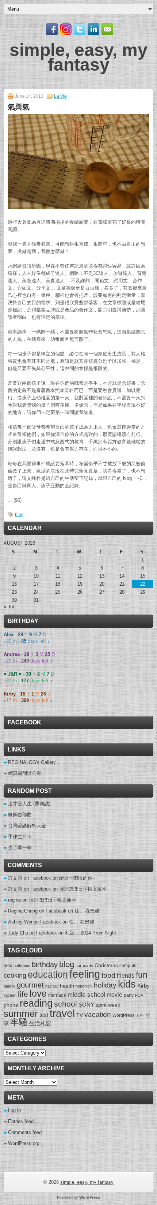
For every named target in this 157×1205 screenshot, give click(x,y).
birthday (45, 964)
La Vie (60, 96)
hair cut (51, 986)
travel (62, 1013)
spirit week (108, 1005)
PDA (139, 995)
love (38, 994)
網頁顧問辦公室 (24, 773)
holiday (105, 985)
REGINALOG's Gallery (32, 762)
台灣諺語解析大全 (27, 825)
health (67, 986)
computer (128, 965)
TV (79, 1015)
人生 (140, 1015)
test (43, 1015)
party (129, 995)
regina (14, 900)
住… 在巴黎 (87, 911)
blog (19, 514)
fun (142, 975)
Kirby (143, 985)
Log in (14, 1110)
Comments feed (25, 1132)
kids (127, 984)
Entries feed (21, 1121)
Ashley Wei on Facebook (34, 922)
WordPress (123, 1015)
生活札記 (40, 1023)
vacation (97, 1014)
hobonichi (84, 986)
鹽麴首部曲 (20, 814)
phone (11, 1005)
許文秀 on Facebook (29, 878)
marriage (57, 995)
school (65, 1004)
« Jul (9, 606)
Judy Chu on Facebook (32, 933)
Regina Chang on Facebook (37, 911)
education (48, 974)
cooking (15, 975)
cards (88, 965)
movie (114, 994)
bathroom (22, 965)
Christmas (106, 965)
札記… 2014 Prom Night (90, 933)
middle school (86, 994)
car (78, 965)
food (108, 975)
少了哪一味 (20, 847)
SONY (86, 1004)
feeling (84, 974)
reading (36, 1003)
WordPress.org (23, 1143)
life (23, 994)
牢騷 (19, 1022)
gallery (9, 986)
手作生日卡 (20, 836)
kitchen (10, 995)
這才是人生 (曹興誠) (29, 803)
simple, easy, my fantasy (78, 57)
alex (8, 965)
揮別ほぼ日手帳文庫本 (83, 889)
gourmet (30, 985)
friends (125, 975)
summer (21, 1013)
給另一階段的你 (75, 878)
